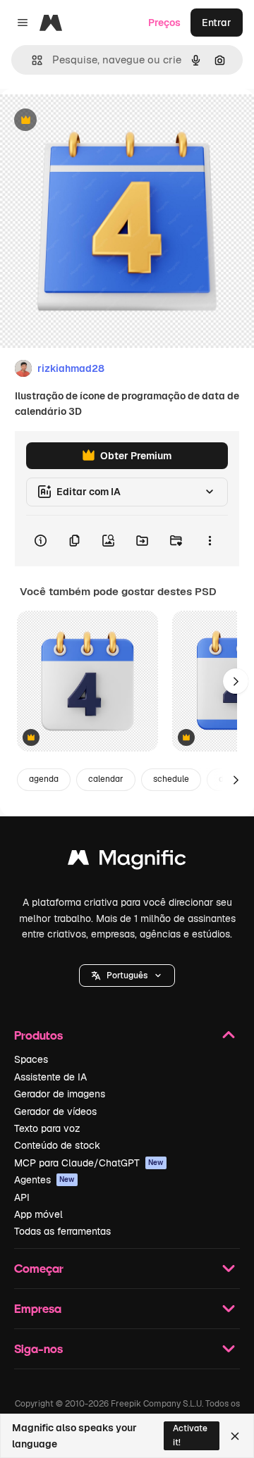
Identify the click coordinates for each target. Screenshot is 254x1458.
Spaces (31, 1059)
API (22, 1197)
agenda (44, 779)
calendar (105, 779)
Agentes (44, 1179)
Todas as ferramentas (62, 1231)
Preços (164, 22)
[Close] (235, 1436)
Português (127, 975)
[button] (127, 975)
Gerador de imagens (59, 1094)
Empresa (37, 1308)
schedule (171, 779)
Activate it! (190, 1435)
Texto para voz (47, 1128)
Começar (39, 1268)
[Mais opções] (209, 541)
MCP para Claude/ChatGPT (89, 1163)
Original (90, 120)
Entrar (216, 22)
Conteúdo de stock (57, 1145)
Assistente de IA (50, 1077)
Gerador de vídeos (55, 1111)
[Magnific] (127, 861)
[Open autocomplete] (31, 60)
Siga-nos (38, 1348)
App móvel (38, 1214)
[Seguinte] (235, 681)
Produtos (38, 1035)
